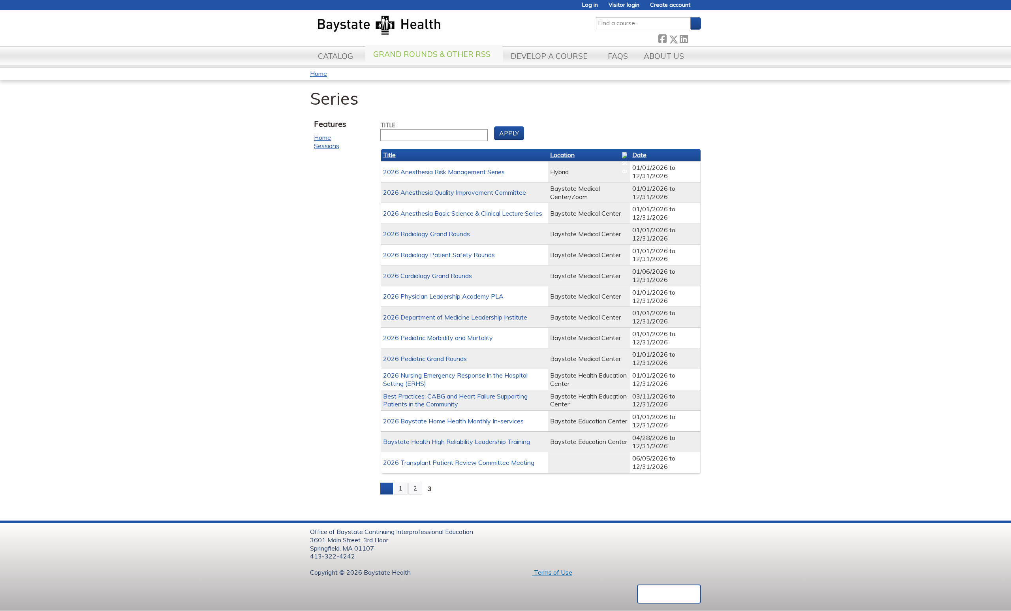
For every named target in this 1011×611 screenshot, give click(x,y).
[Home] (416, 26)
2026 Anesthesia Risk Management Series (444, 172)
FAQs (618, 56)
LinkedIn (684, 37)
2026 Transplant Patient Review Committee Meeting (458, 462)
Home (318, 73)
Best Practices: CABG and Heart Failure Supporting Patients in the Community (455, 400)
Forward (694, 37)
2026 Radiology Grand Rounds (426, 234)
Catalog (335, 56)
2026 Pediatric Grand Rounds (425, 359)
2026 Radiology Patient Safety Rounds (439, 255)
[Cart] (698, 7)
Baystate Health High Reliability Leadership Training (456, 442)
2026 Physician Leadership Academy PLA (443, 296)
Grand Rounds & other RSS (431, 54)
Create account (670, 5)
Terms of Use (552, 572)
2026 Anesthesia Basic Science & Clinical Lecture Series (462, 213)
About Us (664, 56)
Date (639, 155)
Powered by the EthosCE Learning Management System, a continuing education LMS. (669, 594)
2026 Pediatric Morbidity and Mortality (438, 338)
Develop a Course (549, 56)
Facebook (662, 37)
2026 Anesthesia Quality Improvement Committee (454, 192)
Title (387, 125)
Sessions (326, 146)
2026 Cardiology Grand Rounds (427, 276)
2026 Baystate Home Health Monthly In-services (453, 421)
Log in (590, 5)
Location (562, 155)
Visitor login (624, 5)
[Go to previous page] (386, 488)
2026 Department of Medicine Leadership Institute (455, 317)
